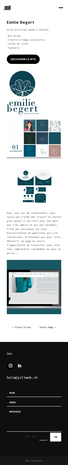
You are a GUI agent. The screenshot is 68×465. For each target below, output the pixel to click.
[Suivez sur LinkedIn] (19, 366)
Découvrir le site (23, 59)
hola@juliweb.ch (22, 377)
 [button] (61, 8)
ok (55, 437)
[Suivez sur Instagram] (10, 366)
